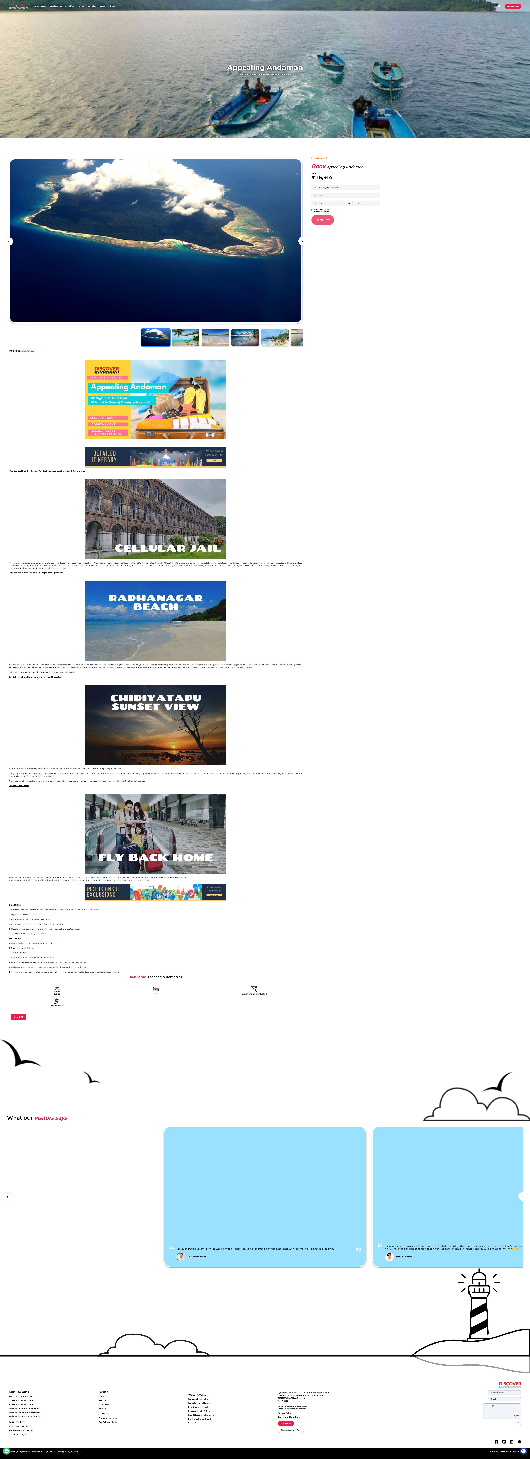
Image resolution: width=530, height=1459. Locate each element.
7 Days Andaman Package (21, 1404)
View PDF (18, 1017)
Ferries (81, 6)
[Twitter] (504, 1442)
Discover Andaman (247, 74)
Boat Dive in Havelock (198, 1407)
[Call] (523, 1451)
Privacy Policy (285, 1413)
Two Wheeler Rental (108, 1418)
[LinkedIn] (511, 1442)
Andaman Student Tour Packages (24, 1412)
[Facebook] (496, 1442)
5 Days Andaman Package (21, 1396)
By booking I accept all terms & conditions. (323, 211)
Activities (69, 6)
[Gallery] (156, 241)
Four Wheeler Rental (108, 1422)
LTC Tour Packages (17, 1434)
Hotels (102, 6)
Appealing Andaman (281, 74)
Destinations (56, 6)
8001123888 (302, 1406)
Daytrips (92, 6)
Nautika (102, 1408)
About (112, 6)
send (516, 1423)
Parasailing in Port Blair (199, 1411)
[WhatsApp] (519, 1442)
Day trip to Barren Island (199, 1419)
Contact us (286, 1423)
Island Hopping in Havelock (201, 1415)
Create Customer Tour (291, 1430)
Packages (264, 74)
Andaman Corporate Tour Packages (25, 1416)
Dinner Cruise (194, 1423)
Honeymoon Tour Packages (21, 1430)
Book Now (323, 220)
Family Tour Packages (19, 1426)
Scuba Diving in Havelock (200, 1403)
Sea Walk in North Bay (198, 1399)
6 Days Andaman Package (21, 1400)
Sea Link (102, 1400)
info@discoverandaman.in (297, 1409)
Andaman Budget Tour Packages (24, 1408)
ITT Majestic (104, 1404)
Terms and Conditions (289, 1417)
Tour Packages (39, 6)
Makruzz (102, 1396)
